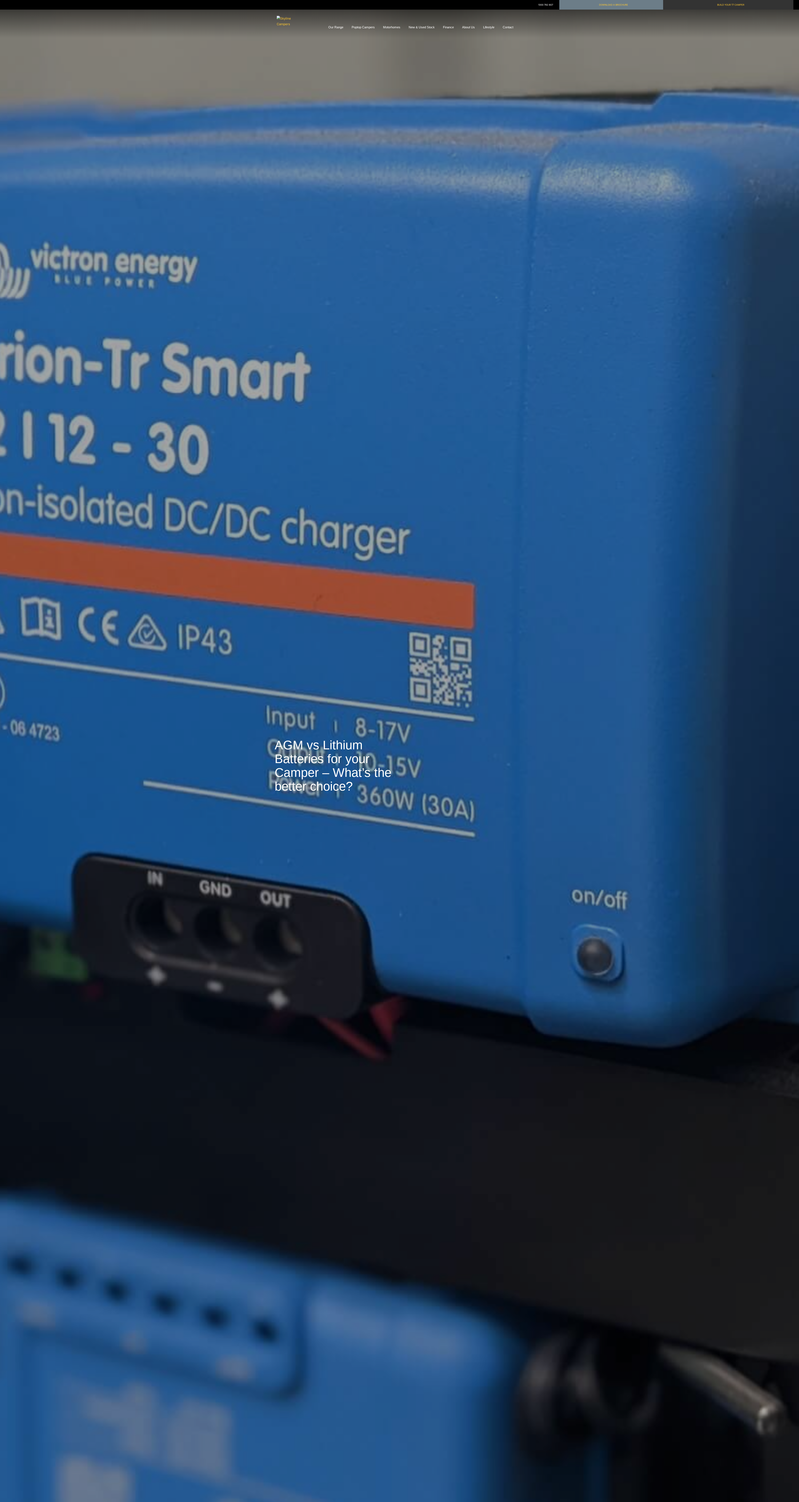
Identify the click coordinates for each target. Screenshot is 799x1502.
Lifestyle (488, 27)
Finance (448, 27)
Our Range (335, 27)
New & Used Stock (422, 27)
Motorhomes (391, 27)
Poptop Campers (363, 27)
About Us (468, 27)
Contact (508, 27)
